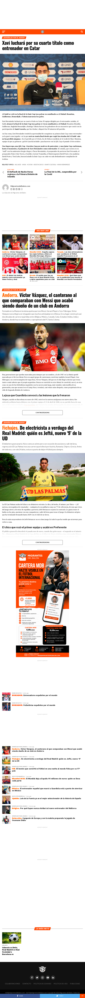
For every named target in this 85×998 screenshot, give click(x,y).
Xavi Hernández (64, 164)
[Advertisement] (42, 14)
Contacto (26, 984)
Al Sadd (18, 164)
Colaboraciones (12, 984)
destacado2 (39, 164)
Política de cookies (42, 984)
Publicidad (75, 984)
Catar (30, 164)
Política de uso (61, 984)
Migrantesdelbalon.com (20, 186)
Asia (24, 164)
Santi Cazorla (50, 164)
